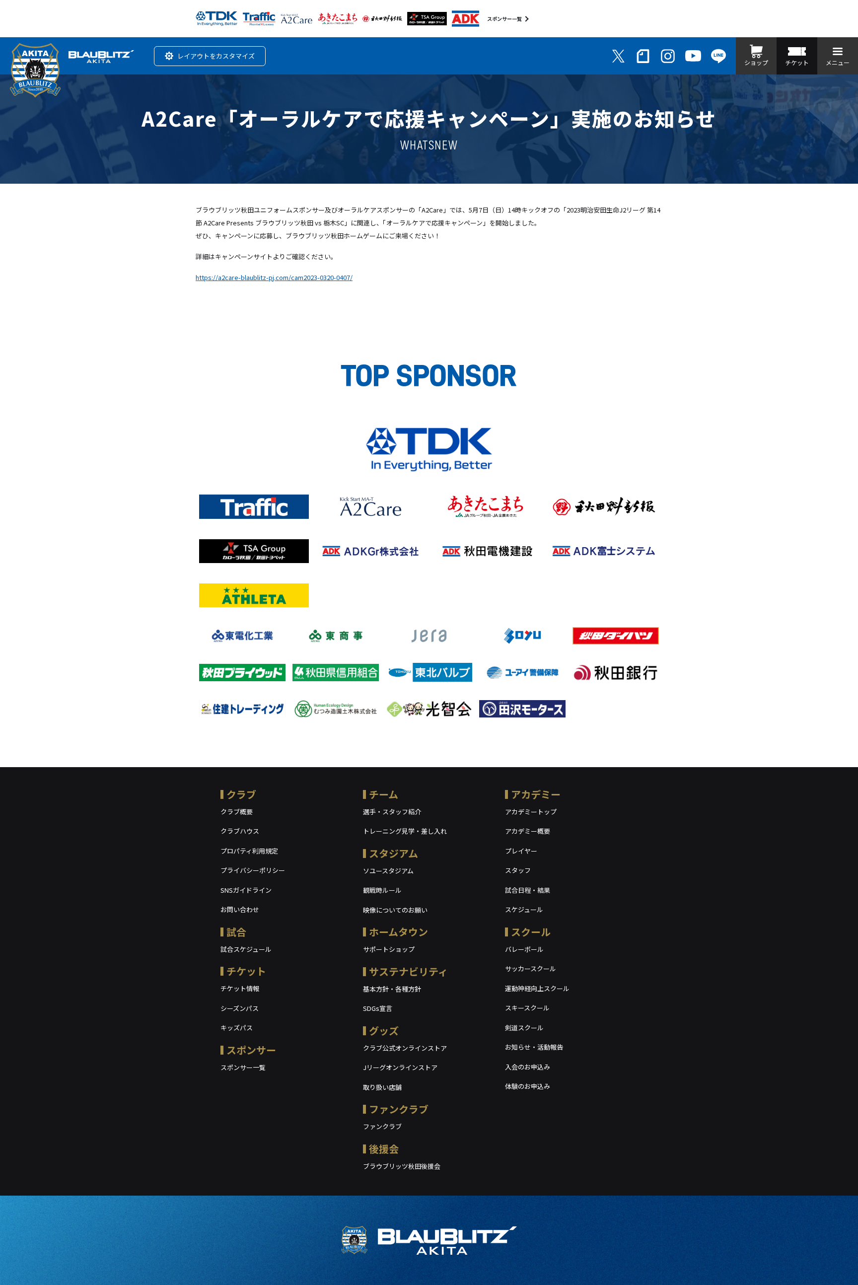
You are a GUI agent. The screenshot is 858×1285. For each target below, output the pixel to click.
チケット (246, 971)
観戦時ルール (382, 890)
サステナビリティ (408, 971)
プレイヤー (521, 851)
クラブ (241, 794)
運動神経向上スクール (537, 988)
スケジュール (524, 909)
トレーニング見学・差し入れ (405, 831)
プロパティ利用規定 (249, 851)
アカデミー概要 (527, 831)
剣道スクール (524, 1027)
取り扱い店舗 (382, 1087)
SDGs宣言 (377, 1008)
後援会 (384, 1149)
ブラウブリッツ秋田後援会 (401, 1166)
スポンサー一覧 (504, 18)
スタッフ (518, 870)
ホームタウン (398, 932)
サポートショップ (389, 949)
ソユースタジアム (388, 870)
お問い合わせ (239, 909)
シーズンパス (239, 1008)
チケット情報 (239, 988)
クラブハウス (239, 831)
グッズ (384, 1030)
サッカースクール (530, 968)
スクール (531, 932)
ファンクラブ (399, 1109)
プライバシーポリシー (252, 870)
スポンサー (251, 1050)
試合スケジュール (246, 949)
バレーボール (524, 949)
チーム (383, 794)
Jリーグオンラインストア (400, 1067)
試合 (236, 932)
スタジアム (393, 853)
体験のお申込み (527, 1086)
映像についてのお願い (395, 910)
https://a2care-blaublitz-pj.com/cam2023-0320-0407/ (274, 277)
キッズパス (236, 1027)
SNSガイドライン (246, 890)
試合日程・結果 (527, 890)
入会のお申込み (527, 1066)
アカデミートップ (531, 811)
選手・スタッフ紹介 (392, 811)
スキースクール (527, 1007)
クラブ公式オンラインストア (405, 1048)
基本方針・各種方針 (392, 989)
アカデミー (536, 794)
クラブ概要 (236, 811)
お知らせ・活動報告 (534, 1047)
